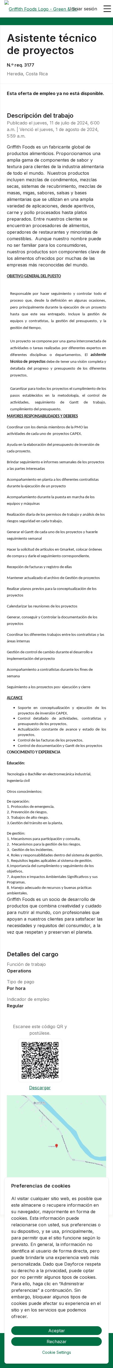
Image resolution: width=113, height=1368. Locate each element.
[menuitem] (40, 9)
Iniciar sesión (83, 8)
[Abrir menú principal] (107, 8)
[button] (56, 1147)
